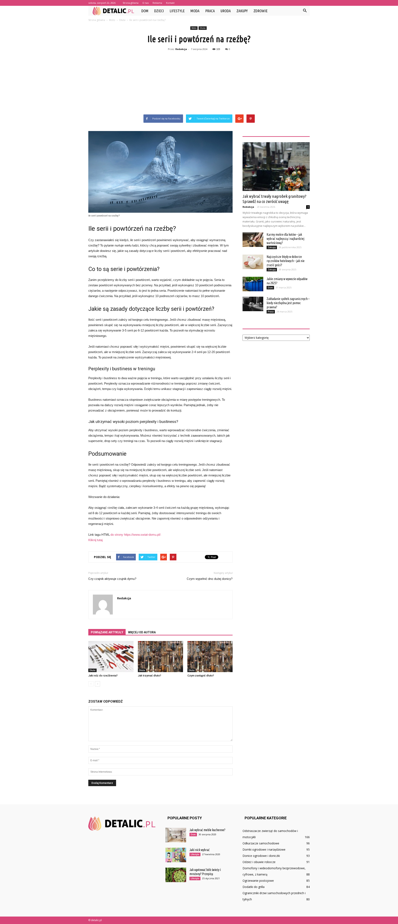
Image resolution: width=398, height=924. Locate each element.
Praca (210, 11)
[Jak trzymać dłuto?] (160, 656)
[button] (305, 11)
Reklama (157, 2)
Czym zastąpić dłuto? (200, 675)
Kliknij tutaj (95, 540)
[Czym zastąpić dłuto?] (210, 656)
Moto (194, 28)
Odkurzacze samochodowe (261, 843)
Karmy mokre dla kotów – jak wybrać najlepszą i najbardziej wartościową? (285, 239)
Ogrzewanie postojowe (258, 881)
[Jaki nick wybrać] (175, 855)
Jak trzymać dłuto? (149, 675)
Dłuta (202, 28)
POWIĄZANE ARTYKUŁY (107, 632)
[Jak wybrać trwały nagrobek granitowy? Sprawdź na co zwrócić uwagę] (276, 166)
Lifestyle (177, 11)
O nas (145, 2)
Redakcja (181, 49)
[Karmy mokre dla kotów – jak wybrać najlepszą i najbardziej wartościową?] (253, 239)
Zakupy (242, 11)
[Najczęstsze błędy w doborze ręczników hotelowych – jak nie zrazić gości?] (253, 262)
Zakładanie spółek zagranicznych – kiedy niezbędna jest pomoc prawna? (288, 303)
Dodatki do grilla (254, 887)
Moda (195, 11)
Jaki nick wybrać (199, 850)
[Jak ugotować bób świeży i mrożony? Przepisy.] (175, 875)
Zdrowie (261, 11)
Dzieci (159, 11)
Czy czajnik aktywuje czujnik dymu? (112, 579)
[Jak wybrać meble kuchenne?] (175, 835)
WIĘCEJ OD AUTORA (142, 632)
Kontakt (170, 2)
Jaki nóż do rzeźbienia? (103, 675)
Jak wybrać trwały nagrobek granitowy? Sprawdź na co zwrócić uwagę (274, 199)
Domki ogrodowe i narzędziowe (264, 849)
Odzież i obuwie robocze (259, 862)
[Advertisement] (199, 83)
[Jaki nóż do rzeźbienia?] (110, 656)
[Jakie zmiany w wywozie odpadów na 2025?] (253, 284)
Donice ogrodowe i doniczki (261, 856)
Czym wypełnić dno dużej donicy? (210, 579)
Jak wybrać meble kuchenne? (207, 830)
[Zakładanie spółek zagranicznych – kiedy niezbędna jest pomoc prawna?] (253, 304)
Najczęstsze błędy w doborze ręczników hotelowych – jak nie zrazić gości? (286, 261)
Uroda (226, 11)
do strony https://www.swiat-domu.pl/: (135, 534)
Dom (144, 11)
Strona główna (130, 2)
